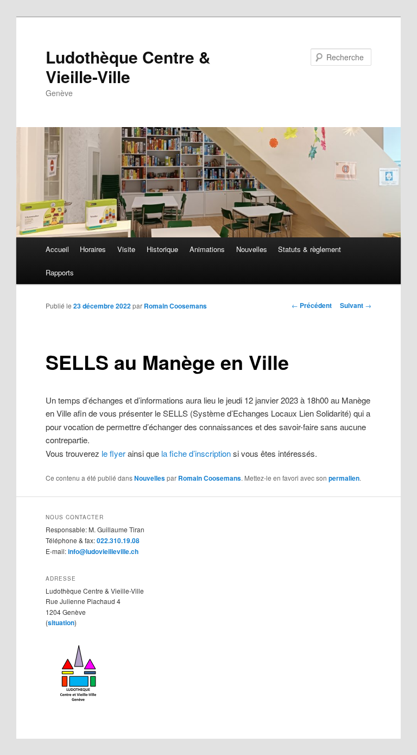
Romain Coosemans (175, 306)
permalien (343, 478)
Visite (126, 249)
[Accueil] (78, 705)
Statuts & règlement (309, 249)
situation (61, 622)
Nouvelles (251, 249)
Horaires (93, 249)
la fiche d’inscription (196, 453)
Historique (162, 249)
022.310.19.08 (118, 540)
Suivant (355, 305)
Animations (207, 249)
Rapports (60, 272)
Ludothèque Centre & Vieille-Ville (128, 66)
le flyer (113, 453)
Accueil (57, 249)
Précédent (312, 305)
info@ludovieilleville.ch (103, 551)
